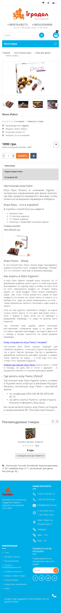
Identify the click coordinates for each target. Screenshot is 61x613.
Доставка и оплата (12, 557)
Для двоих (48, 468)
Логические (11, 465)
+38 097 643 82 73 (46, 493)
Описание (9, 165)
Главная (6, 52)
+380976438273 (17, 24)
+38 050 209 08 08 (46, 499)
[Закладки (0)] (43, 3)
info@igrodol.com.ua (46, 505)
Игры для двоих (43, 52)
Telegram (41, 529)
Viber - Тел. (42, 535)
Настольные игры (22, 52)
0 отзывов (19, 121)
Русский (22, 465)
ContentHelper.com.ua (38, 598)
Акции (7, 588)
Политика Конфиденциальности (11, 566)
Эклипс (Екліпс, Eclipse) (30, 441)
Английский (32, 465)
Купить (22, 155)
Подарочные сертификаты (15, 584)
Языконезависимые (48, 465)
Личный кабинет (11, 580)
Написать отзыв (35, 121)
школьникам (36, 468)
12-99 (4, 468)
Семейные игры (16, 468)
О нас (6, 552)
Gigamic (25, 125)
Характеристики (13, 171)
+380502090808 (42, 24)
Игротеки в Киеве (11, 561)
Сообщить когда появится (30, 456)
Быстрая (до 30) (9, 471)
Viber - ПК (42, 540)
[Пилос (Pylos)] (30, 78)
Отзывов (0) (10, 177)
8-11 (27, 468)
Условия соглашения (13, 572)
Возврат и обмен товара (14, 576)
